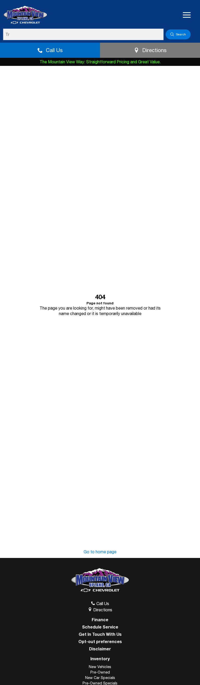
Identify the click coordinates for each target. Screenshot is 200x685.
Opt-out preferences (100, 641)
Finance (100, 619)
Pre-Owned (100, 672)
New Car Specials (100, 678)
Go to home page (100, 551)
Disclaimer (100, 648)
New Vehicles (100, 667)
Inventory (100, 658)
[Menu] (187, 15)
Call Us (54, 50)
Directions (154, 50)
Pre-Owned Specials (100, 683)
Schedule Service (100, 627)
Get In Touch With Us (100, 634)
